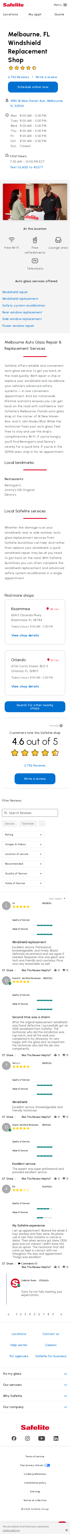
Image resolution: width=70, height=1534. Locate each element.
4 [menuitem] (30, 1314)
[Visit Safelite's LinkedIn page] (56, 1439)
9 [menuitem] (53, 1314)
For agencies (19, 1356)
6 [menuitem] (39, 1314)
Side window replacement (22, 319)
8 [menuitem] (48, 1314)
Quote (59, 14)
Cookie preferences (35, 1474)
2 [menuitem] (21, 1314)
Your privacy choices (31, 1465)
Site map (35, 1491)
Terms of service (34, 1456)
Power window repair (18, 326)
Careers (51, 1345)
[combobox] (23, 834)
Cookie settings (11, 1530)
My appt (34, 14)
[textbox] (67, 900)
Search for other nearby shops (35, 706)
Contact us (51, 1334)
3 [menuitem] (25, 1314)
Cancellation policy (35, 1482)
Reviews (18, 77)
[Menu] (65, 5)
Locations (10, 14)
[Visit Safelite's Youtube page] (41, 1439)
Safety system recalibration (23, 305)
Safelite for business (50, 1356)
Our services (12, 1385)
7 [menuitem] (44, 1314)
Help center (19, 1345)
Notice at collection (35, 1500)
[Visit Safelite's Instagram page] (27, 1439)
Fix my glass (12, 1373)
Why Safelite (12, 1396)
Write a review (46, 77)
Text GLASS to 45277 (26, 167)
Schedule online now (33, 87)
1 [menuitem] (16, 1314)
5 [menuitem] (34, 1314)
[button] (42, 823)
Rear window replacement (22, 312)
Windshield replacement (20, 298)
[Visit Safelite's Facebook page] (14, 1439)
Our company (13, 1407)
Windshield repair (15, 292)
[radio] (9, 823)
